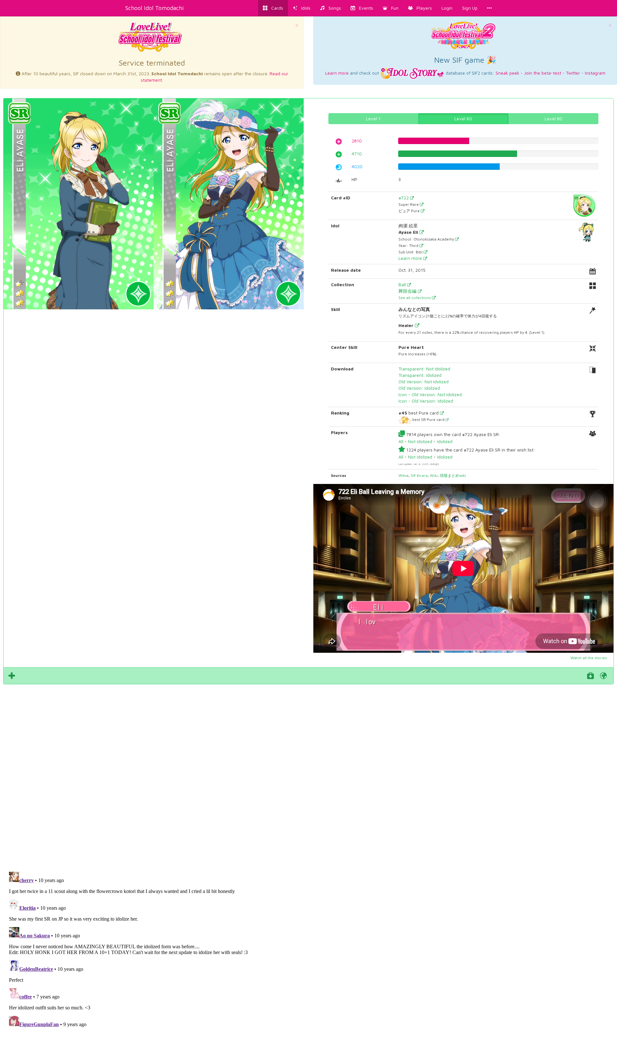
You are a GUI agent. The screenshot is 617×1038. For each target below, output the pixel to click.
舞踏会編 (408, 291)
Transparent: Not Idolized (424, 368)
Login (447, 8)
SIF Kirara (419, 475)
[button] (390, 8)
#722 (404, 197)
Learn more (337, 73)
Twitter (573, 73)
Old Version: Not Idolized (423, 381)
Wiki (434, 475)
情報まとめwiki (453, 475)
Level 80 (553, 118)
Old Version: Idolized (419, 388)
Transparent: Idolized (420, 375)
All (400, 441)
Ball (402, 284)
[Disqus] (308, 774)
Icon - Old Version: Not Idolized (430, 394)
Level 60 (463, 118)
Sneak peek (507, 73)
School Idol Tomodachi (154, 8)
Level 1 (373, 118)
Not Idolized (420, 441)
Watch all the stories (588, 658)
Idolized (444, 441)
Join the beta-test (542, 73)
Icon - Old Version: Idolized (425, 401)
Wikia (403, 475)
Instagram (595, 73)
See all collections (415, 298)
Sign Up (470, 8)
